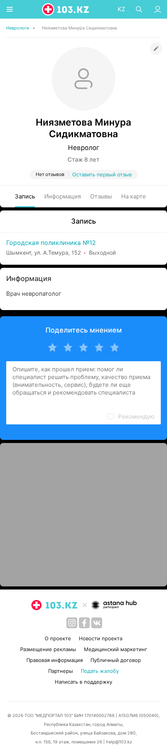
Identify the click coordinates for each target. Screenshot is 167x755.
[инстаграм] (71, 622)
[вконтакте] (96, 622)
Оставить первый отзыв (102, 174)
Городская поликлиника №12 (51, 242)
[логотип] (66, 9)
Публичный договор (115, 660)
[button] (130, 416)
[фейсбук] (84, 622)
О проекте (58, 638)
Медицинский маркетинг (115, 649)
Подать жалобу (100, 671)
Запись (25, 196)
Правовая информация (54, 660)
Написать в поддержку (83, 682)
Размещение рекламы (48, 649)
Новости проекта (100, 638)
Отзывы (101, 196)
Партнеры (60, 671)
